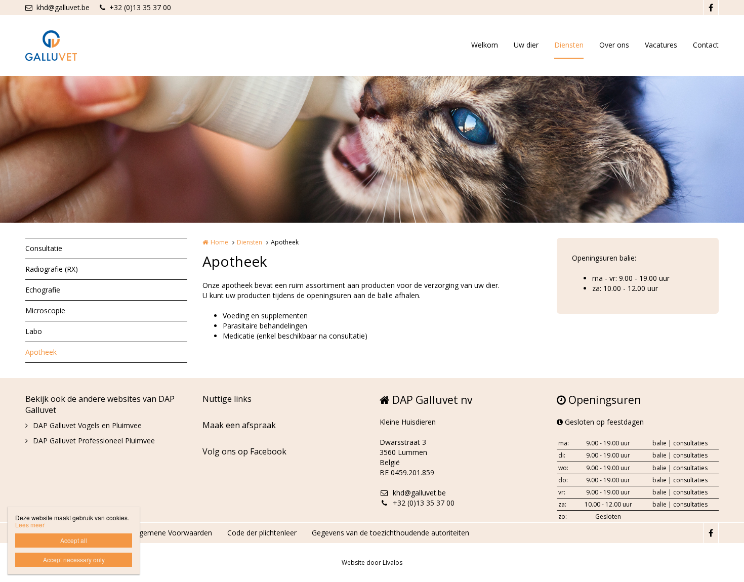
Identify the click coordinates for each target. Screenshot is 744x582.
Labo (33, 331)
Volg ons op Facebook (244, 451)
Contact (706, 45)
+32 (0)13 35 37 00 (140, 7)
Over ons (614, 45)
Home (219, 242)
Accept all (73, 540)
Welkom (484, 45)
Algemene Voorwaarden (172, 532)
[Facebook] (710, 7)
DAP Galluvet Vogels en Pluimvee (87, 425)
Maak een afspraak (239, 425)
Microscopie (45, 310)
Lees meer (30, 524)
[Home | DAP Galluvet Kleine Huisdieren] (66, 45)
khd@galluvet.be (63, 7)
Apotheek (41, 352)
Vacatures (661, 45)
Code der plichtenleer (262, 532)
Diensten (569, 45)
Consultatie (43, 248)
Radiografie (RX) (51, 269)
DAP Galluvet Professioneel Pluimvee (94, 440)
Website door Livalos (372, 562)
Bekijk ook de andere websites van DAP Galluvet (100, 404)
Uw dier (526, 45)
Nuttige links (227, 398)
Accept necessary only (74, 559)
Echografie (42, 290)
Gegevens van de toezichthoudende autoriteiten (390, 532)
